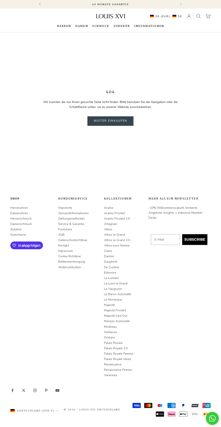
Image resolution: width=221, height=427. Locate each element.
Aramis (109, 208)
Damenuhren (19, 213)
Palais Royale (113, 343)
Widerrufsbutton (69, 267)
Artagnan (110, 224)
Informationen (149, 26)
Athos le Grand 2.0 (117, 240)
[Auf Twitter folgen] (24, 390)
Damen (81, 26)
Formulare (65, 229)
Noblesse (110, 332)
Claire (108, 251)
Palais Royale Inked (117, 359)
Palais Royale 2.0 (116, 348)
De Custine (111, 267)
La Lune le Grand (116, 283)
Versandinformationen (73, 213)
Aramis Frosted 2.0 (117, 219)
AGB (61, 235)
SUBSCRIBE (194, 239)
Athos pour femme (116, 245)
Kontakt (63, 245)
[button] (165, 16)
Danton (109, 256)
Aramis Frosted (114, 213)
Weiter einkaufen (110, 121)
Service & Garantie (71, 224)
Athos (108, 229)
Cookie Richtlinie (69, 256)
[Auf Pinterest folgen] (46, 390)
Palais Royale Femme (118, 354)
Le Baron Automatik (117, 294)
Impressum (65, 251)
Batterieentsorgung (71, 262)
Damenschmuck (21, 224)
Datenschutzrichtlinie (72, 240)
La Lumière (111, 278)
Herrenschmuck (21, 219)
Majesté (109, 305)
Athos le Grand (114, 235)
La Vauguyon (113, 289)
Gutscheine (18, 235)
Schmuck (100, 26)
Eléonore (110, 273)
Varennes (110, 375)
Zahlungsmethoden (71, 219)
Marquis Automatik (117, 321)
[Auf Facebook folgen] (12, 390)
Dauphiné (110, 262)
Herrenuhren (19, 208)
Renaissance (113, 364)
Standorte (65, 208)
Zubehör (122, 26)
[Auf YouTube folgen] (57, 390)
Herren (64, 26)
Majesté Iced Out (115, 316)
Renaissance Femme (118, 370)
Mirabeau (110, 327)
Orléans (109, 337)
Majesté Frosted (115, 310)
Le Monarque (113, 300)
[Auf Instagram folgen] (35, 390)
